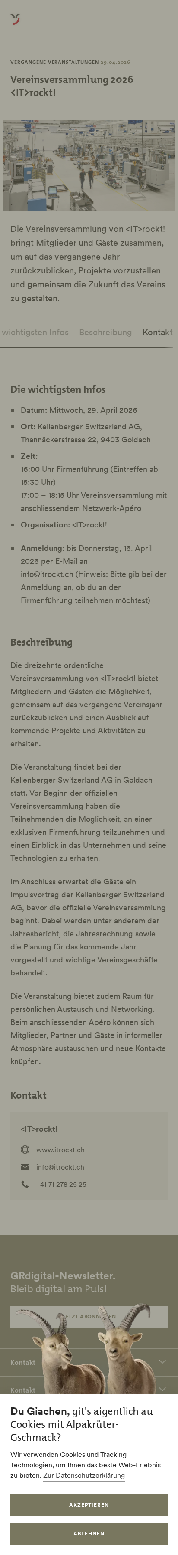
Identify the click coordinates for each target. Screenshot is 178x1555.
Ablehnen (89, 1533)
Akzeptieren (89, 1505)
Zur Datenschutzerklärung (84, 1475)
